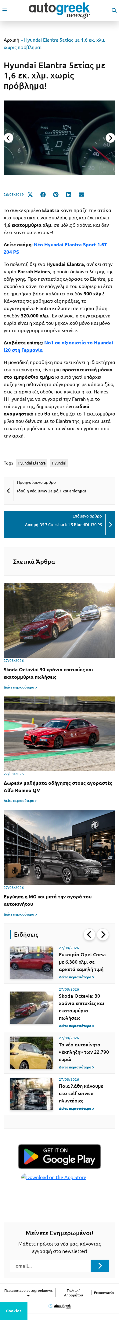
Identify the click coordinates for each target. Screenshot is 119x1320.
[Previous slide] (8, 138)
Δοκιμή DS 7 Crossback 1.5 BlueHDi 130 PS (63, 524)
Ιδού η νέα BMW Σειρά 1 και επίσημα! (51, 491)
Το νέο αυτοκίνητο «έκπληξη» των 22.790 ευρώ (84, 1052)
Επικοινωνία (104, 1293)
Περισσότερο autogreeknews (28, 1290)
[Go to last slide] (89, 934)
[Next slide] (110, 138)
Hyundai (59, 463)
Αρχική (11, 40)
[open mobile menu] (4, 10)
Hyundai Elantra (32, 463)
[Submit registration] (100, 1266)
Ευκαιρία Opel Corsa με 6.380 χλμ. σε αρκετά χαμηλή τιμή (82, 962)
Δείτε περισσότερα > (20, 687)
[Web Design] (59, 1306)
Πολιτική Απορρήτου (73, 1292)
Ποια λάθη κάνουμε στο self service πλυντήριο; (81, 1093)
